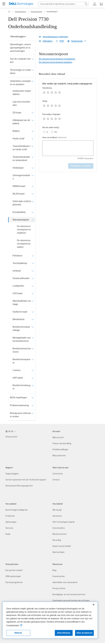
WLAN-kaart (18, 194)
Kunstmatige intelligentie (16, 510)
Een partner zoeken (14, 570)
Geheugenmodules (21, 177)
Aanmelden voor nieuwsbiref (65, 582)
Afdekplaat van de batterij (21, 122)
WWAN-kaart (19, 186)
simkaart (17, 271)
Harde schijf (18, 138)
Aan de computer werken (20, 60)
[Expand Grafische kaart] (33, 311)
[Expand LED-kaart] (33, 293)
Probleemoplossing (19, 405)
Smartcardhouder (21, 278)
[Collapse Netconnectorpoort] (33, 219)
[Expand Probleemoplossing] (33, 405)
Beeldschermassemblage (21, 328)
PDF (62, 41)
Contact (56, 480)
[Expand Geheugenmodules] (33, 175)
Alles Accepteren (84, 633)
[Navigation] (4, 4)
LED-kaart (17, 293)
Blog (54, 570)
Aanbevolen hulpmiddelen (22, 92)
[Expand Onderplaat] (33, 167)
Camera (16, 370)
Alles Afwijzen (63, 633)
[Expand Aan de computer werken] (33, 59)
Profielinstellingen (60, 449)
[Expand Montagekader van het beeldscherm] (33, 337)
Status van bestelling (61, 443)
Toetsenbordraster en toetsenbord (21, 158)
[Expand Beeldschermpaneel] (33, 359)
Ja (47, 132)
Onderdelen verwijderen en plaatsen (20, 83)
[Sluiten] (94, 605)
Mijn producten (59, 455)
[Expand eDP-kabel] (33, 377)
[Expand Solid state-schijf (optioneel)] (33, 201)
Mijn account (58, 437)
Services (9, 528)
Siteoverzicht (11, 437)
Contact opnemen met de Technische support (25, 480)
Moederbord (18, 319)
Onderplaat (18, 168)
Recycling (56, 540)
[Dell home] (9, 12)
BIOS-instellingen (18, 397)
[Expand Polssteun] (33, 255)
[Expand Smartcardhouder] (33, 278)
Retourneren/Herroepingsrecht (19, 486)
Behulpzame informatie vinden (20, 415)
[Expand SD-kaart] (33, 112)
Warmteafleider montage (22, 302)
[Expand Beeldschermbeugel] (33, 385)
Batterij (16, 131)
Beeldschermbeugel (21, 387)
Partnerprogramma (14, 582)
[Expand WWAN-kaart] (33, 186)
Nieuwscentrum (59, 534)
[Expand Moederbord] (33, 319)
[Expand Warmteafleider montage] (33, 301)
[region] (67, 54)
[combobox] (63, 4)
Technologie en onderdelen (20, 71)
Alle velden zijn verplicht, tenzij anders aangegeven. (67, 83)
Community (57, 474)
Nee (55, 132)
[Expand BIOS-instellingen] (33, 397)
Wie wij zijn (57, 510)
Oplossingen (10, 522)
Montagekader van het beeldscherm (22, 339)
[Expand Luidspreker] (33, 286)
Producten (10, 516)
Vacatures (57, 516)
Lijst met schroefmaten (21, 103)
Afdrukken (47, 41)
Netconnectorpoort (21, 219)
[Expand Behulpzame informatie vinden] (33, 413)
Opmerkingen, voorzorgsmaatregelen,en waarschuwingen (20, 47)
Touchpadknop (20, 263)
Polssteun (17, 255)
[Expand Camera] (33, 370)
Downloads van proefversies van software (71, 600)
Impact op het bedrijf (61, 546)
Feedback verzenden (81, 166)
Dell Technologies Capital (63, 522)
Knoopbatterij (19, 212)
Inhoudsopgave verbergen (55, 37)
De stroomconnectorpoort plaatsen (23, 243)
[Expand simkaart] (33, 270)
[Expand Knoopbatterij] (33, 212)
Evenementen (58, 576)
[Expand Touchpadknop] (33, 263)
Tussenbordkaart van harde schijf (21, 148)
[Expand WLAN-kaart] (33, 193)
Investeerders (58, 528)
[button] (94, 4)
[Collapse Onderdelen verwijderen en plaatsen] (33, 81)
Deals (7, 534)
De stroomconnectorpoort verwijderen (24, 229)
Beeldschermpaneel (21, 361)
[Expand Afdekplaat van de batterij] (33, 120)
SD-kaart (17, 112)
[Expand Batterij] (33, 131)
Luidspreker (18, 286)
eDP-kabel (18, 378)
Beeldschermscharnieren (22, 350)
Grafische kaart (20, 312)
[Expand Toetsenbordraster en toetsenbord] (33, 157)
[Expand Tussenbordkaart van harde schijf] (33, 146)
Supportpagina (20, 12)
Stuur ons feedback (54, 137)
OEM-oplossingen (13, 576)
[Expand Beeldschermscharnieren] (33, 348)
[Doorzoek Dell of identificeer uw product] (86, 4)
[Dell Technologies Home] (21, 4)
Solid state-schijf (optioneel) (22, 203)
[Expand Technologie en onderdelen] (33, 70)
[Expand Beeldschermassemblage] (33, 327)
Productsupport (36, 12)
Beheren (18, 633)
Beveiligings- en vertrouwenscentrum (68, 594)
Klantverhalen (58, 552)
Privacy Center (58, 588)
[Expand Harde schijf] (33, 138)
